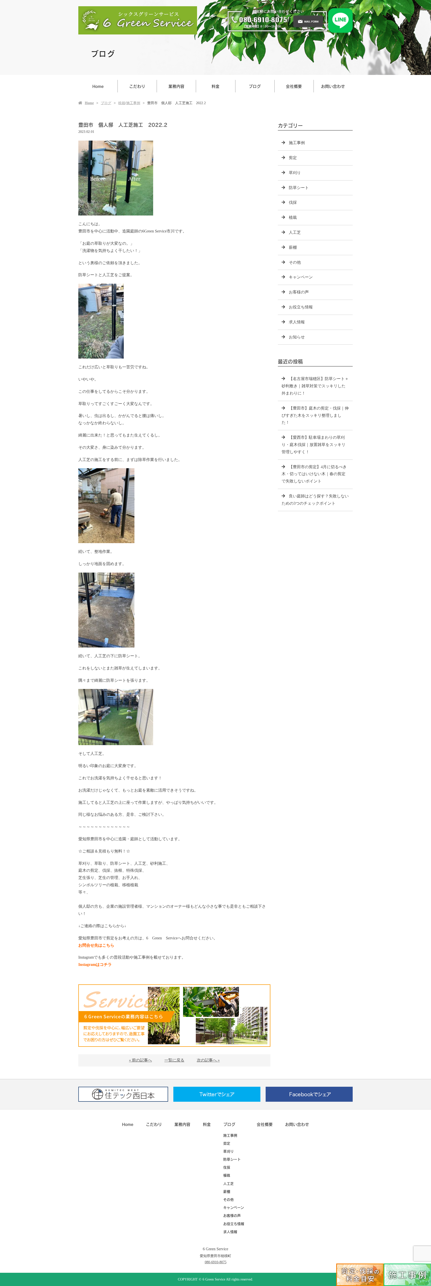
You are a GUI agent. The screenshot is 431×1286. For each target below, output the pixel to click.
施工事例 (133, 103)
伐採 (293, 202)
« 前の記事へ (140, 1060)
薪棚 (293, 247)
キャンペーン (301, 277)
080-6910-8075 (215, 1262)
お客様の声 (299, 292)
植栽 (121, 103)
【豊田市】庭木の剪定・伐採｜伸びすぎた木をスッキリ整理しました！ (315, 415)
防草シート (299, 188)
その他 (295, 262)
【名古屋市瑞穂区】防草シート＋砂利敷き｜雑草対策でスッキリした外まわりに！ (315, 386)
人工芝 (295, 232)
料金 (215, 86)
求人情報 (297, 322)
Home (98, 86)
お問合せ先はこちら (96, 945)
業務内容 (176, 86)
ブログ (255, 86)
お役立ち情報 (301, 307)
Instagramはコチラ (95, 964)
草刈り (295, 173)
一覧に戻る (174, 1060)
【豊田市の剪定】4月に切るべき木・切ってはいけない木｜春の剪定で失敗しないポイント (314, 474)
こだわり (137, 86)
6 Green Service (215, 1249)
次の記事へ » (208, 1060)
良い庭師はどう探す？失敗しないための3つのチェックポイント (315, 499)
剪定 (293, 158)
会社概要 (294, 86)
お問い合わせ (333, 86)
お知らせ (297, 337)
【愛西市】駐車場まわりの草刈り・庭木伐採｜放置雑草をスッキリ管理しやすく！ (313, 444)
